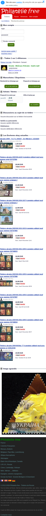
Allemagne (4, 458)
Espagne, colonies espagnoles (11, 474)
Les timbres (5, 21)
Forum (16, 17)
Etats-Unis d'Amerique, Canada (11, 461)
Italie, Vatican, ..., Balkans (9, 471)
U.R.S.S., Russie (6, 464)
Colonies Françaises (8, 446)
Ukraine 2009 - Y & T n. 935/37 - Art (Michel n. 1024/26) (19, 139)
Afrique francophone (8, 455)
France (3, 443)
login (3, 29)
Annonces (23, 17)
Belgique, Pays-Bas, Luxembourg (12, 452)
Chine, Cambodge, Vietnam (10, 468)
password (4, 35)
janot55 (3, 98)
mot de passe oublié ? (9, 51)
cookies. (19, 2)
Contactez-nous (6, 515)
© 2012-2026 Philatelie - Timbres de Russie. (17, 485)
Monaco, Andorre (7, 449)
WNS (41, 510)
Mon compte (33, 17)
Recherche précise (17, 21)
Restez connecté (9, 41)
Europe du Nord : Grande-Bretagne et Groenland (17, 477)
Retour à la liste (6, 62)
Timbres (7, 17)
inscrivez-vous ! (6, 53)
